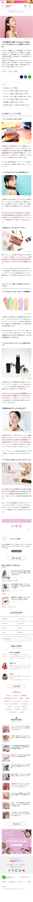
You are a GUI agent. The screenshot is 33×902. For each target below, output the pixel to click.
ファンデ (24, 709)
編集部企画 (23, 695)
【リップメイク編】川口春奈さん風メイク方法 (15, 99)
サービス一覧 (5, 888)
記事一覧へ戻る (16, 558)
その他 (20, 632)
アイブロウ (15, 580)
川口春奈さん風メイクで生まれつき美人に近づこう (16, 105)
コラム (3, 632)
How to (4, 71)
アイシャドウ (17, 701)
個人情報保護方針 (11, 881)
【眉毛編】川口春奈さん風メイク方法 (13, 102)
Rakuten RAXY (9, 6)
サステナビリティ (21, 888)
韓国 (28, 698)
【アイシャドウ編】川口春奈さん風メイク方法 (15, 93)
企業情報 (4, 881)
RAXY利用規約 (10, 864)
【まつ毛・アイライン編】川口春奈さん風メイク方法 (17, 96)
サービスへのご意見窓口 (19, 864)
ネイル (20, 628)
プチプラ (9, 706)
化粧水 (24, 706)
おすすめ (16, 695)
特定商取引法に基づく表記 (15, 866)
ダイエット (9, 709)
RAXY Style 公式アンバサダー (10, 698)
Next (29, 529)
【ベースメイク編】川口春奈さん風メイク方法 (15, 91)
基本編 (21, 698)
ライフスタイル (12, 712)
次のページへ (16, 521)
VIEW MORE (16, 686)
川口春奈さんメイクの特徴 (10, 88)
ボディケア (21, 623)
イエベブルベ (24, 703)
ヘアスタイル (15, 703)
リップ (7, 703)
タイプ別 (22, 712)
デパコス (17, 709)
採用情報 (29, 881)
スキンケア (5, 619)
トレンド (10, 607)
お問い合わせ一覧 (12, 888)
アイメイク (9, 69)
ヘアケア (4, 628)
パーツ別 (10, 71)
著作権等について (21, 881)
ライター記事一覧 (16, 551)
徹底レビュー (8, 701)
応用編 (15, 71)
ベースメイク (21, 619)
